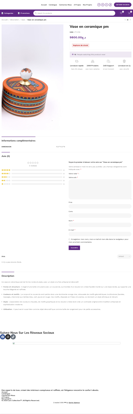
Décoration (14, 20)
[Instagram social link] (102, 4)
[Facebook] (2, 336)
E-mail (72, 230)
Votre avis (73, 177)
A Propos (5, 397)
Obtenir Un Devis (122, 4)
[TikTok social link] (110, 4)
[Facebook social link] (99, 4)
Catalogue (6, 394)
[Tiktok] (13, 336)
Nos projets (6, 399)
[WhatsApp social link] (106, 4)
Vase (23, 20)
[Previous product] (125, 20)
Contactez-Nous (8, 395)
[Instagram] (8, 336)
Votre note (73, 174)
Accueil (5, 20)
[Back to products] (127, 20)
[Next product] (130, 20)
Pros (70, 202)
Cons (71, 211)
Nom (71, 221)
